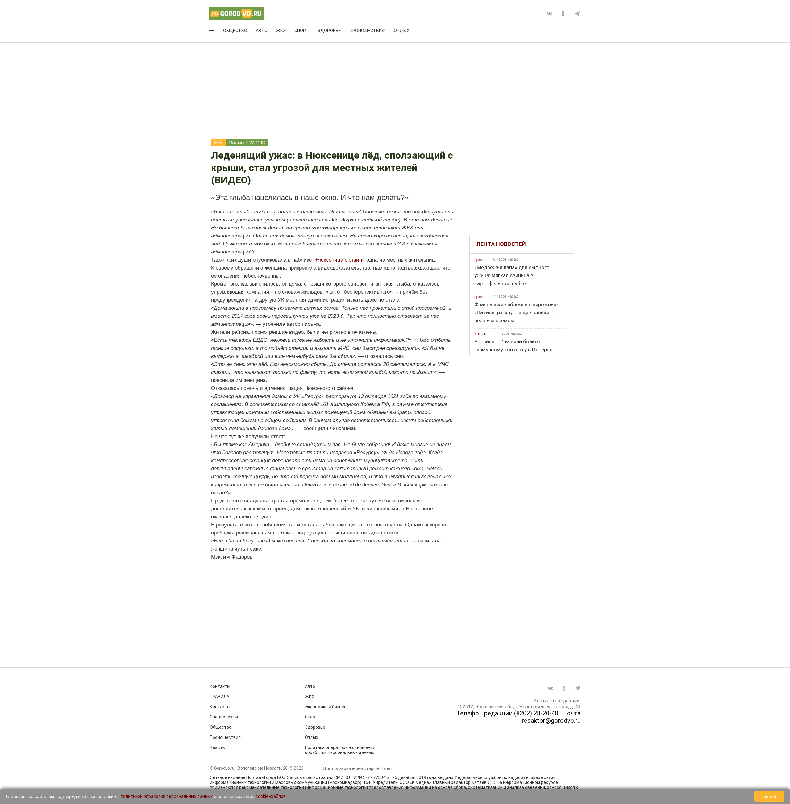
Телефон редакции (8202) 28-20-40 (507, 713)
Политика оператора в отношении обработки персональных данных (340, 750)
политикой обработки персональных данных (167, 796)
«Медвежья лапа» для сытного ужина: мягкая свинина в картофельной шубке (512, 275)
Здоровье (329, 30)
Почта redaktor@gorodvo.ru (551, 717)
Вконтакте (549, 13)
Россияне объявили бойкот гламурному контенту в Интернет (514, 345)
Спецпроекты (224, 716)
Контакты (220, 686)
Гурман (480, 260)
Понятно (769, 796)
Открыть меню (212, 32)
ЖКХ (281, 30)
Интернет (482, 334)
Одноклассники (563, 13)
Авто (262, 30)
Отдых (402, 30)
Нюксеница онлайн (339, 260)
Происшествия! (367, 30)
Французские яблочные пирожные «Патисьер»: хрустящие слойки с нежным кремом (516, 312)
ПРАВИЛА (219, 696)
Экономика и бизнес (326, 706)
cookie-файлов (271, 796)
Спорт (301, 30)
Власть (217, 747)
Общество (235, 30)
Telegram (577, 13)
